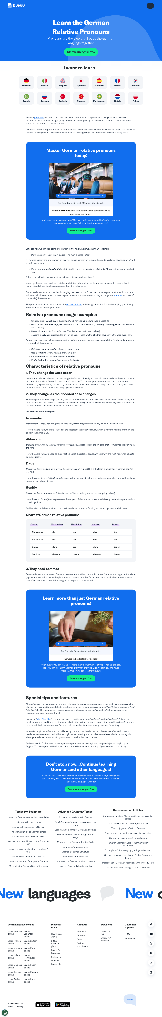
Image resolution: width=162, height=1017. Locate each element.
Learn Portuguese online (29, 958)
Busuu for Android (106, 939)
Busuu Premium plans (55, 943)
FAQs (127, 934)
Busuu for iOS (106, 932)
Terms (11, 1006)
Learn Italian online (14, 956)
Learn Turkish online (14, 973)
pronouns (39, 117)
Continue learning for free (81, 789)
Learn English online (30, 942)
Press (79, 939)
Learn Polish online (30, 966)
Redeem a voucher (56, 958)
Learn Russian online (31, 973)
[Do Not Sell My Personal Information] (5, 1012)
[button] (124, 994)
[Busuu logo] (16, 6)
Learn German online (15, 949)
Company (81, 931)
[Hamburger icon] (150, 6)
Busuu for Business (56, 951)
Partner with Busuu (82, 944)
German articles (74, 304)
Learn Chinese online (15, 966)
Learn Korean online (30, 980)
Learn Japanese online (28, 934)
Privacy (20, 1006)
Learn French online (14, 942)
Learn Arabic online (14, 980)
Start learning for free (81, 51)
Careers (81, 935)
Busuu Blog (56, 964)
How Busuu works (56, 935)
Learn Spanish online (15, 932)
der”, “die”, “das (44, 719)
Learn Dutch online (30, 949)
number (118, 295)
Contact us (130, 938)
